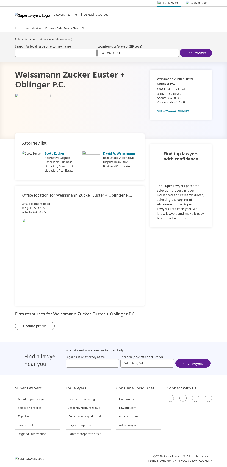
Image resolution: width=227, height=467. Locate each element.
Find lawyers (196, 52)
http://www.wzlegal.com (173, 111)
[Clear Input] (92, 53)
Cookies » (205, 461)
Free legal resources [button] (94, 15)
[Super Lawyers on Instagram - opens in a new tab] (183, 398)
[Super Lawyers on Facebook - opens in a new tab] (170, 398)
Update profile (35, 325)
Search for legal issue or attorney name (43, 46)
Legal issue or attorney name (85, 357)
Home (18, 28)
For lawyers (76, 388)
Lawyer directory (33, 28)
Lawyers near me (65, 15)
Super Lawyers (28, 388)
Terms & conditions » (162, 461)
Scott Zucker (55, 153)
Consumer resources (135, 388)
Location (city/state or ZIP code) (119, 46)
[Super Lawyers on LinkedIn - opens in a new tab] (208, 398)
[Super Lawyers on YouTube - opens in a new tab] (195, 398)
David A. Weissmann (119, 153)
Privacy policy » (188, 461)
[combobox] (56, 53)
